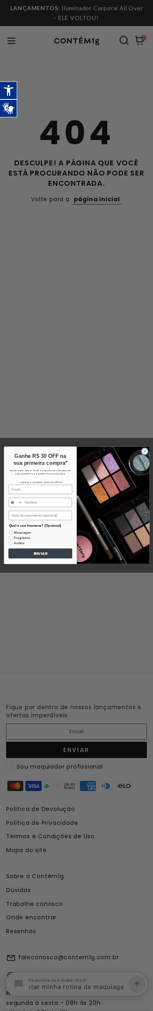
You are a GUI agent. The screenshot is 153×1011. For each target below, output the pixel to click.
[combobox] (15, 502)
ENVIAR (40, 553)
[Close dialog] (144, 451)
